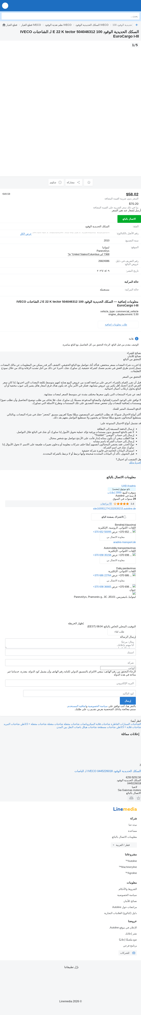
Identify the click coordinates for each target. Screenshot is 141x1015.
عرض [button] (114, 531)
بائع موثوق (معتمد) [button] (121, 489)
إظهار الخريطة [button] (76, 623)
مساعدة (132, 830)
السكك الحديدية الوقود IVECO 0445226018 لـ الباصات (107, 771)
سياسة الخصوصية (98, 706)
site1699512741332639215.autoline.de (114, 508)
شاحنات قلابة (102, 723)
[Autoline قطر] (119, 5)
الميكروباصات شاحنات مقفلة (79, 723)
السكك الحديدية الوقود (97, 226)
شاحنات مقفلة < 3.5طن (33, 723)
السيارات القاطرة (120, 723)
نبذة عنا (133, 824)
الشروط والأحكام (128, 889)
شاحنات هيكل (89, 727)
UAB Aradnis (128, 485)
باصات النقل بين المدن (69, 727)
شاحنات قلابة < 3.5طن (128, 727)
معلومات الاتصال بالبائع (124, 836)
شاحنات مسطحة (106, 727)
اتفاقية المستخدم (77, 706)
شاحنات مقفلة (55, 723)
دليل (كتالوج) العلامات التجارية (120, 913)
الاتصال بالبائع (129, 218)
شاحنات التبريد (12, 723)
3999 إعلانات (114, 492)
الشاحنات (135, 723)
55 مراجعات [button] (106, 503)
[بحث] (5, 16)
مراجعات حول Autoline (124, 907)
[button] (5, 5)
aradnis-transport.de (124, 542)
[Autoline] (4, 25)
